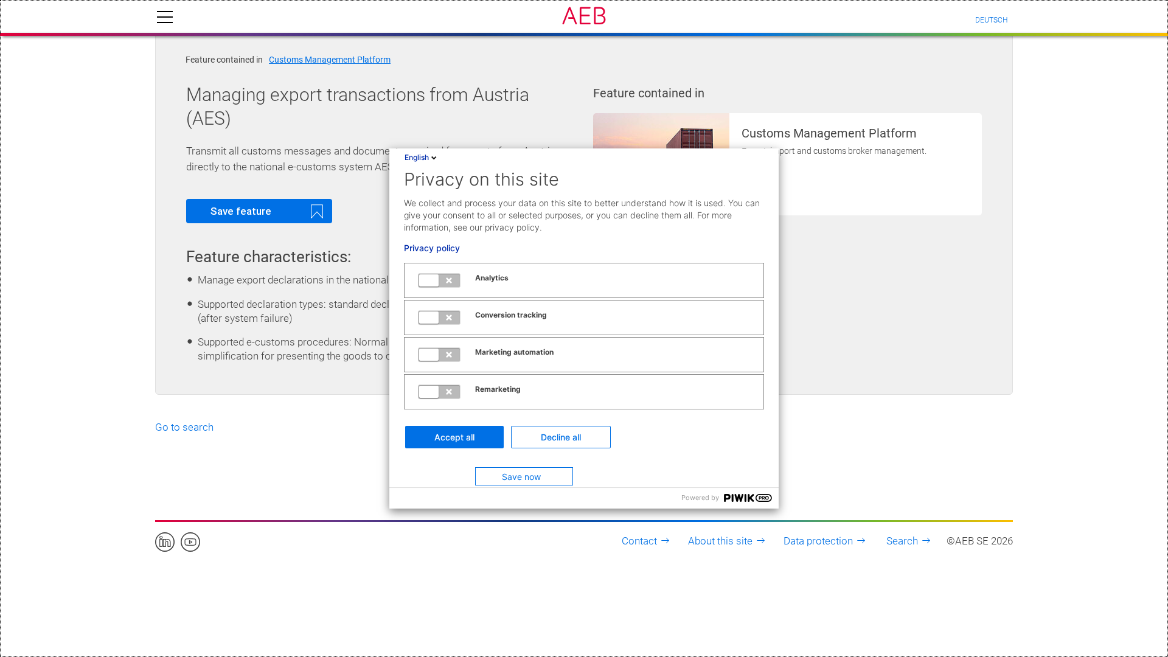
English (417, 157)
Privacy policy (432, 248)
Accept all (454, 437)
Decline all (561, 437)
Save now (521, 476)
